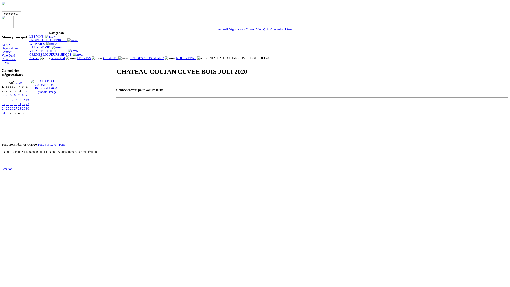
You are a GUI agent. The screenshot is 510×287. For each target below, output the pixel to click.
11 (7, 99)
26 (11, 108)
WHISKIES (37, 43)
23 (27, 104)
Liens (288, 29)
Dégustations (237, 29)
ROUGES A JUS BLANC (147, 58)
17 (3, 104)
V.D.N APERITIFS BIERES (48, 51)
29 (23, 108)
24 (3, 108)
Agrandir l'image (46, 92)
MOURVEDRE (186, 58)
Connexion (277, 29)
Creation (7, 169)
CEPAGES (110, 58)
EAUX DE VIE (40, 47)
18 (7, 104)
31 (3, 113)
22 (23, 104)
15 (23, 99)
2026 (19, 82)
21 (19, 104)
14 (19, 99)
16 (27, 99)
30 (27, 108)
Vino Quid (263, 29)
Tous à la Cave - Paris (51, 144)
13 (15, 99)
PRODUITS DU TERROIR (48, 40)
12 (11, 99)
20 (15, 104)
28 (19, 108)
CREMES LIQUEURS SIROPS (51, 54)
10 (3, 99)
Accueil (223, 29)
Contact (250, 29)
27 (15, 108)
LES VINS (37, 36)
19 (11, 104)
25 (7, 108)
